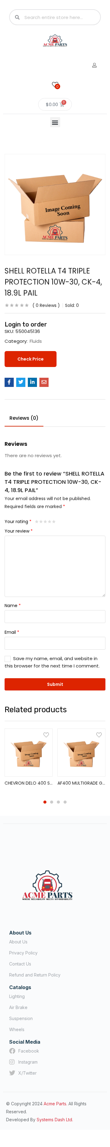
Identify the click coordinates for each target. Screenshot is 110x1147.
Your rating (18, 521)
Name (13, 605)
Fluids (36, 341)
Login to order (26, 324)
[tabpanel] (28, 760)
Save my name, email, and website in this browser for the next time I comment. (52, 662)
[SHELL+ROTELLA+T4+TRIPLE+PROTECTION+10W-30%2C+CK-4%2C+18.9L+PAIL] (20, 382)
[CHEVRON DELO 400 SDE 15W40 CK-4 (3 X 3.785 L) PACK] (28, 752)
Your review (19, 531)
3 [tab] (58, 802)
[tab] (26, 419)
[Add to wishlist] (46, 735)
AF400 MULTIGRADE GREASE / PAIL (81, 783)
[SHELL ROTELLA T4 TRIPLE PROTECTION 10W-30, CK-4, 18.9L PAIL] (9, 382)
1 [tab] (44, 802)
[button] (55, 122)
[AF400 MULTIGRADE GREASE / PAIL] (81, 752)
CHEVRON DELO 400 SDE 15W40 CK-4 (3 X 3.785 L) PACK (29, 783)
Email (12, 632)
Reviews (46, 305)
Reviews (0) (23, 418)
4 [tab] (65, 802)
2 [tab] (51, 802)
